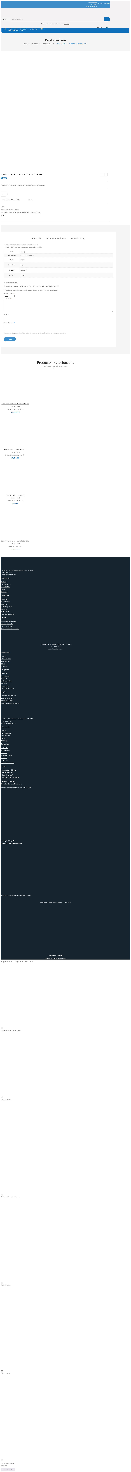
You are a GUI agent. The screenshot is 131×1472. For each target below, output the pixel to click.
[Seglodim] (10, 16)
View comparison (8, 1470)
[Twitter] (10, 215)
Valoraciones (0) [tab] (78, 238)
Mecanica (33, 212)
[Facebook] (6, 215)
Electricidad (4, 599)
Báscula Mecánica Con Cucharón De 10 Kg (15, 541)
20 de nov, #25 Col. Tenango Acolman (12, 570)
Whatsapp (4, 592)
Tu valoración (8, 298)
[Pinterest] (13, 215)
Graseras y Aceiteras (11, 455)
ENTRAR (99, 27)
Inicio (25, 44)
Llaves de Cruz (46, 44)
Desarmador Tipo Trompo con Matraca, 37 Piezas (106, 175)
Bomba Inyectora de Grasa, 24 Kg (15, 449)
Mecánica (35, 44)
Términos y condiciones (8, 621)
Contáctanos (93, 4)
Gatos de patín (11, 409)
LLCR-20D (20, 212)
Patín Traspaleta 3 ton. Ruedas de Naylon (15, 404)
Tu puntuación (9, 293)
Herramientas (5, 602)
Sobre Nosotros (6, 584)
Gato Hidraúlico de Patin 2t (15, 495)
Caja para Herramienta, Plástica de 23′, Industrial (102, 175)
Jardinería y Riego (6, 606)
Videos (3, 589)
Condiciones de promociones (10, 629)
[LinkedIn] (21, 215)
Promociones (5, 611)
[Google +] (17, 215)
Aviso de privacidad (7, 624)
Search (107, 19)
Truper (38, 212)
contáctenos (66, 24)
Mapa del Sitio (5, 587)
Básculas (12, 546)
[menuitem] (5, 29)
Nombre (6, 315)
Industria (18, 546)
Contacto (3, 582)
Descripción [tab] (36, 238)
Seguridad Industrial (7, 614)
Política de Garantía (7, 626)
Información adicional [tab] (56, 238)
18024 (5, 212)
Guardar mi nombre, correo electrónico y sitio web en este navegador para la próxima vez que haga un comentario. (35, 333)
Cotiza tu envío (93, 2)
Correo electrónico (9, 323)
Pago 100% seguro (91, 6)
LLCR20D (27, 212)
